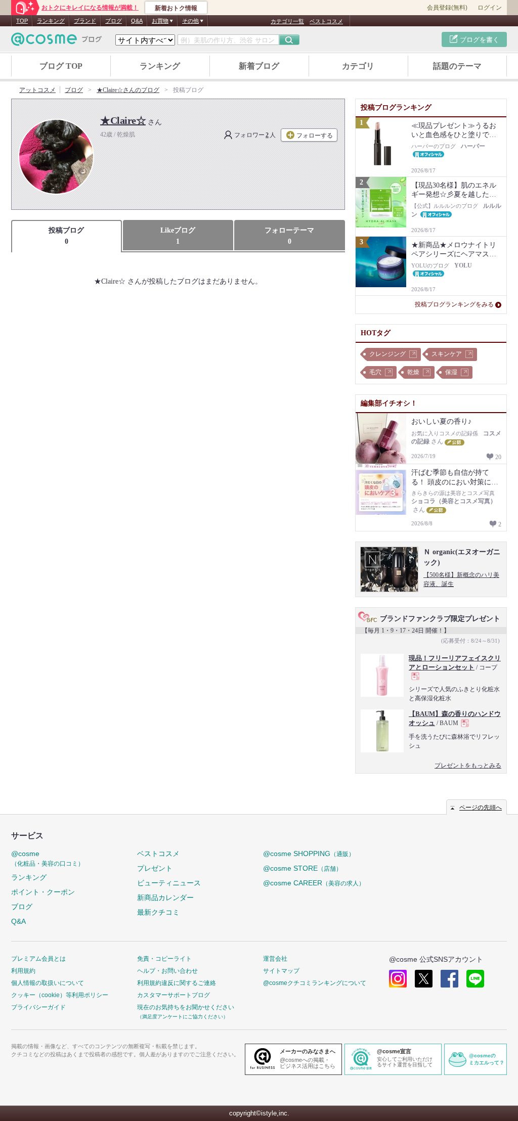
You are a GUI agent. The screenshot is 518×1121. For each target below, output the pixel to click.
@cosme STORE (302, 868)
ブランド (85, 21)
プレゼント (154, 868)
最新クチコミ (158, 912)
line (475, 979)
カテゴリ (358, 66)
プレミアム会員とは (38, 958)
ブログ (113, 21)
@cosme (47, 858)
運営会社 (275, 958)
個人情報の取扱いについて (47, 983)
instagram (398, 979)
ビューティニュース (169, 883)
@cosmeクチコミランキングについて (314, 983)
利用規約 (23, 970)
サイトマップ (281, 970)
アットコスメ (37, 90)
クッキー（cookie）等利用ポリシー (59, 995)
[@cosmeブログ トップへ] (56, 39)
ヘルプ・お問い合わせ (167, 970)
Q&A (137, 21)
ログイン (490, 7)
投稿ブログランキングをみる (454, 304)
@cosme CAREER (314, 883)
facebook (449, 979)
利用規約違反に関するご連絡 (176, 983)
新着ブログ (259, 66)
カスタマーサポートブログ (173, 995)
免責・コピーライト (164, 958)
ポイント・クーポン (43, 892)
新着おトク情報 (176, 8)
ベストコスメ (326, 21)
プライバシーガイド (38, 1007)
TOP (22, 21)
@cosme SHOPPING (309, 853)
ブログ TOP (60, 66)
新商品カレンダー (165, 897)
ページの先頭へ (480, 807)
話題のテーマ (457, 66)
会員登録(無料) (447, 7)
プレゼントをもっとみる (468, 765)
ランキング (51, 21)
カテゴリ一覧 (287, 21)
